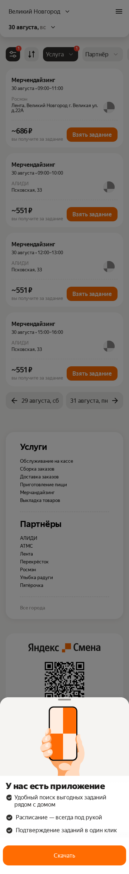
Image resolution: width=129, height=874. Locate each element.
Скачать (64, 855)
